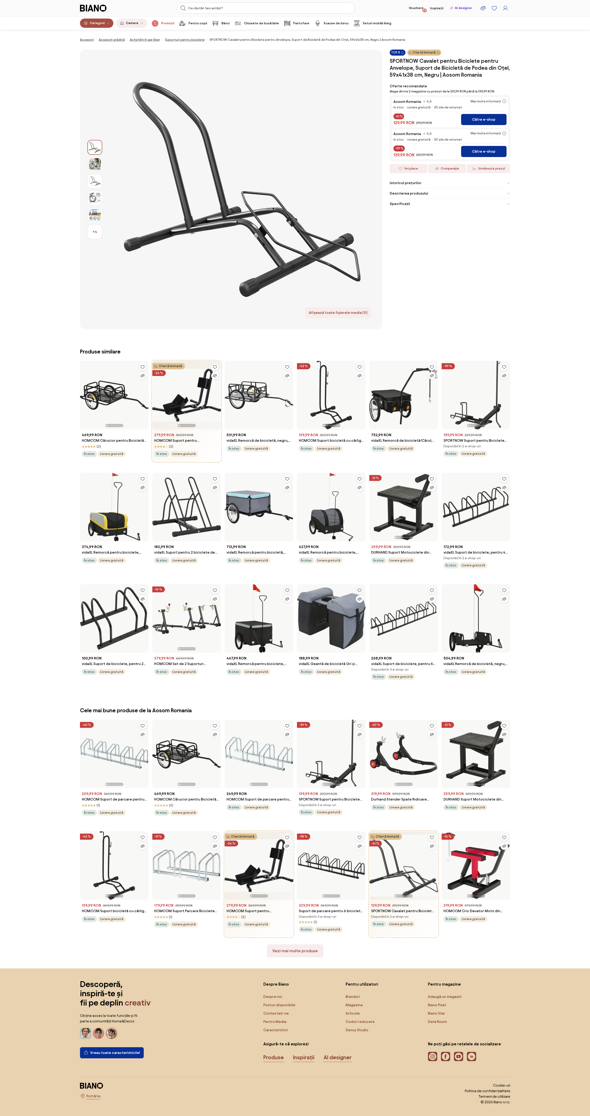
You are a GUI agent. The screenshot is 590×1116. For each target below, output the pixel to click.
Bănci (225, 23)
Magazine (354, 1005)
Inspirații (436, 8)
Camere (132, 23)
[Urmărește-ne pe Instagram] (432, 1056)
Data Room (437, 1022)
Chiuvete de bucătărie (261, 23)
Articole (353, 1013)
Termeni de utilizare (494, 1096)
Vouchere (417, 9)
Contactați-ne (276, 1013)
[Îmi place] (142, 367)
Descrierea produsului (409, 193)
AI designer (463, 8)
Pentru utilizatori (362, 984)
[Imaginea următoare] (145, 394)
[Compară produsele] (483, 8)
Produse (273, 1057)
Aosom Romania (407, 102)
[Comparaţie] (142, 375)
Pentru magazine (444, 984)
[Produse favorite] (494, 8)
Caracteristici (275, 1030)
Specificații (400, 204)
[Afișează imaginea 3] (94, 181)
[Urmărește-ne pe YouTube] (458, 1056)
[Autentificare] (505, 8)
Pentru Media (274, 1022)
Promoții (167, 23)
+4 (94, 232)
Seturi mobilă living (377, 23)
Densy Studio (357, 1030)
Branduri (353, 997)
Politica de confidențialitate (487, 1091)
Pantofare (301, 23)
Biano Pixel (437, 1005)
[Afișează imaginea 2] (94, 164)
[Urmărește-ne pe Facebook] (445, 1056)
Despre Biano (276, 984)
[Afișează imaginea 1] (94, 147)
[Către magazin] (242, 189)
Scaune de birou (336, 23)
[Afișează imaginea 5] (94, 215)
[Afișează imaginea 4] (94, 198)
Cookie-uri (501, 1085)
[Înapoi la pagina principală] (103, 8)
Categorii (97, 23)
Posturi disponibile (279, 1005)
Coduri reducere (360, 1022)
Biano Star (436, 1013)
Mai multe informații (486, 101)
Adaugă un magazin (445, 997)
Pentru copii (197, 23)
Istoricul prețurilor (405, 183)
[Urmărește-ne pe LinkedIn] (471, 1056)
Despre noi (272, 997)
